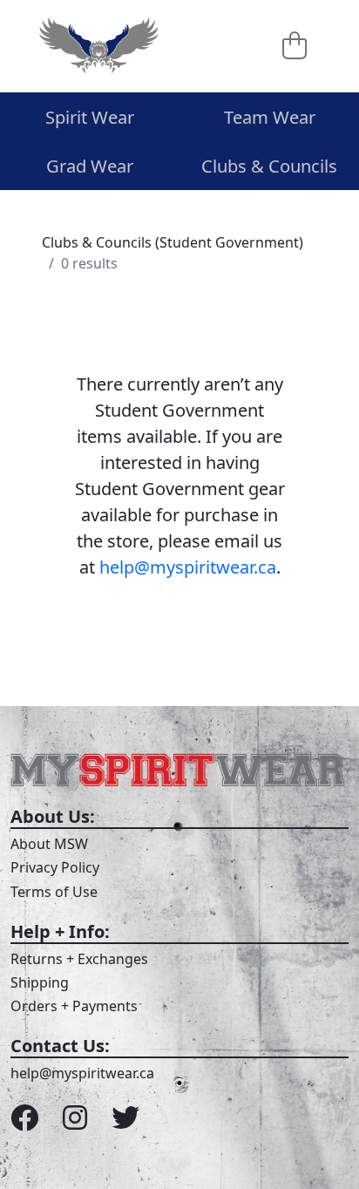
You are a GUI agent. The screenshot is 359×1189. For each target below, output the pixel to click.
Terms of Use (54, 891)
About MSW (49, 843)
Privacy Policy (54, 867)
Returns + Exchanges (79, 958)
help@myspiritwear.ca (187, 567)
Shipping (39, 982)
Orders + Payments (74, 1006)
